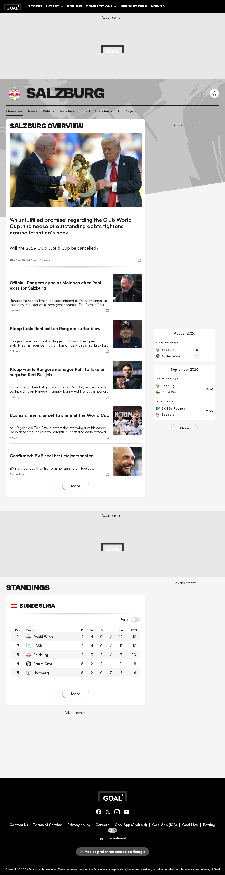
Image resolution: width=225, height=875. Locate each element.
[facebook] (98, 812)
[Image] (76, 170)
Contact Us (18, 825)
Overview (14, 111)
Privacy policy (78, 825)
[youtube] (126, 812)
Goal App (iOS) (164, 825)
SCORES (35, 6)
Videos (48, 111)
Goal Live (190, 825)
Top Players (127, 111)
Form (124, 619)
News (32, 111)
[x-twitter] (107, 812)
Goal (31, 869)
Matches (67, 111)
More (75, 486)
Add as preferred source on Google (115, 851)
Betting (209, 825)
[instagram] (117, 812)
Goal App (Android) (131, 825)
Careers (102, 825)
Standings (103, 111)
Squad (84, 111)
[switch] (135, 619)
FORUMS (74, 6)
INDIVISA (157, 6)
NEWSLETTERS (133, 6)
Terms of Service (47, 825)
